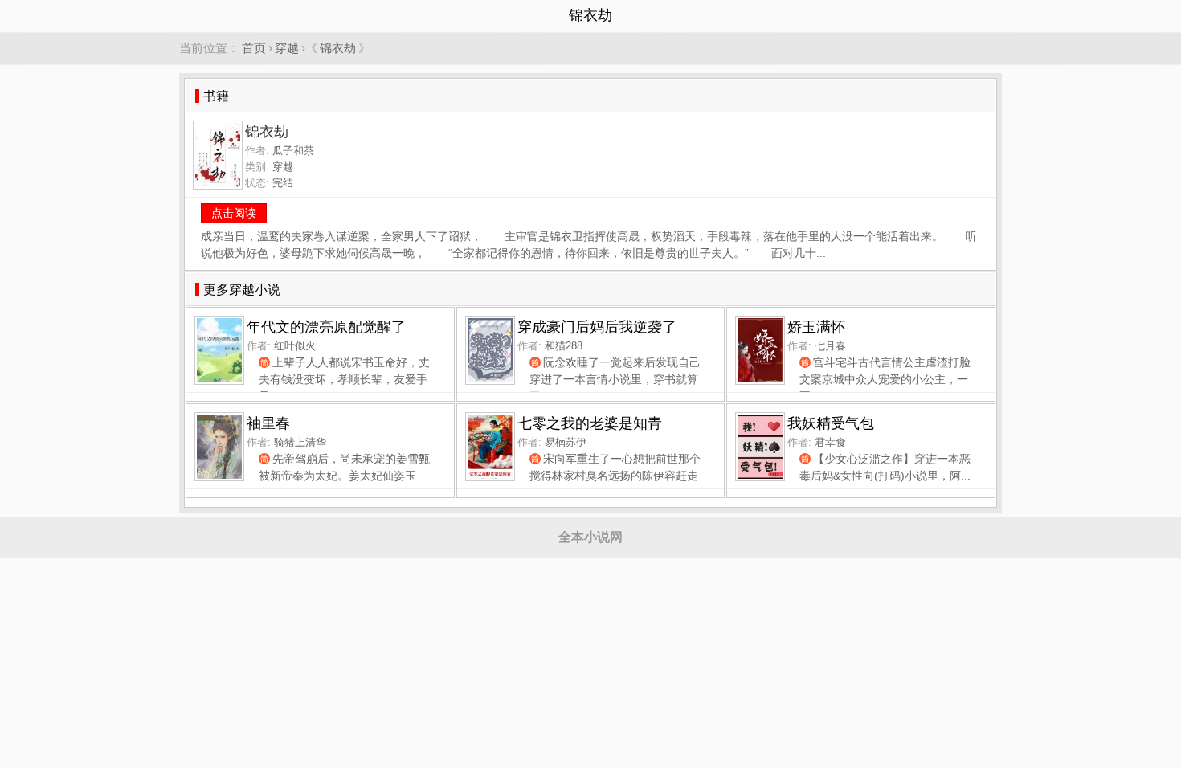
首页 (254, 48)
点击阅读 (233, 212)
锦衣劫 (338, 48)
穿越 (287, 48)
